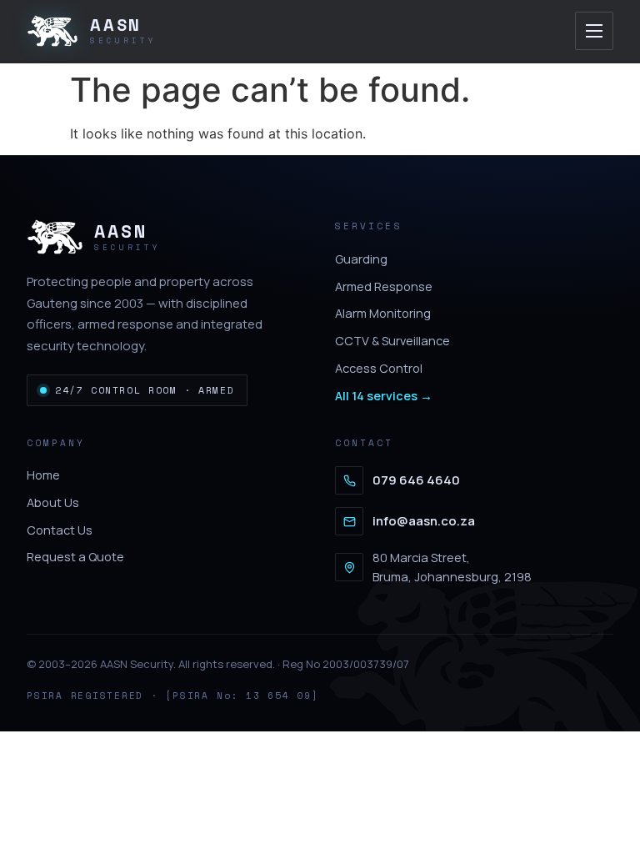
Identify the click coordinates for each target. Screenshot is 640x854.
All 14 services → (383, 396)
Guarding (361, 259)
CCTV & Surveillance (392, 341)
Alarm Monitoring (383, 313)
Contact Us (59, 530)
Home (43, 475)
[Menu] (594, 31)
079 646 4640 (416, 480)
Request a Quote (75, 557)
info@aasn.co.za (423, 521)
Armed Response (383, 286)
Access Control (378, 368)
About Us (53, 502)
